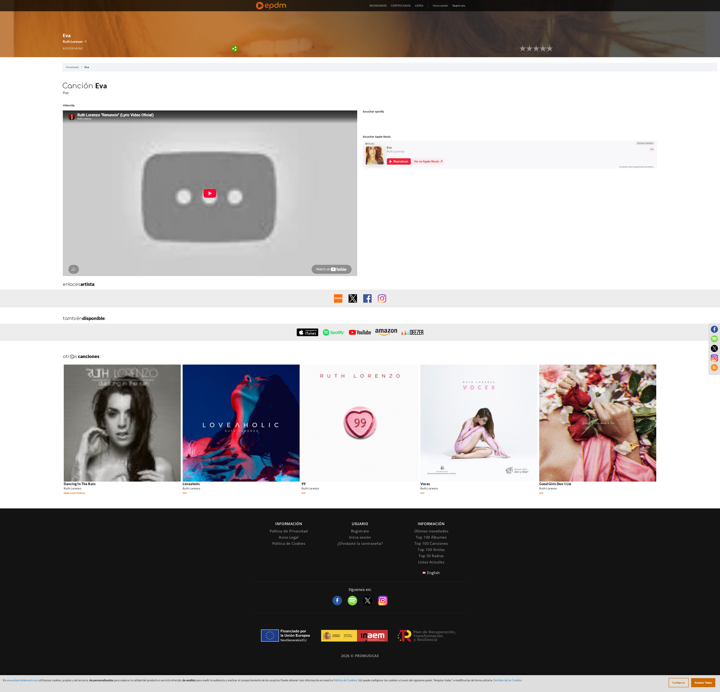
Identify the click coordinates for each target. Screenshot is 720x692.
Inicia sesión (440, 5)
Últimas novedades (431, 531)
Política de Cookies (288, 543)
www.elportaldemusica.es (22, 680)
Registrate (360, 531)
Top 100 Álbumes (431, 537)
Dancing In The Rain (79, 484)
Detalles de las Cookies (507, 680)
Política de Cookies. (346, 680)
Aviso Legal (288, 537)
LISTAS (419, 5)
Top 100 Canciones (431, 543)
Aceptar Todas (703, 682)
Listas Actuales (431, 562)
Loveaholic (191, 484)
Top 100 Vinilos (431, 549)
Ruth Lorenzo (73, 41)
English (433, 572)
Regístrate (458, 5)
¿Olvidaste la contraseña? (360, 543)
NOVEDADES (378, 5)
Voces (425, 484)
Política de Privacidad (289, 531)
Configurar (678, 682)
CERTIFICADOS (401, 5)
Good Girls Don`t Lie (555, 484)
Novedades (72, 67)
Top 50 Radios (431, 555)
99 (303, 484)
